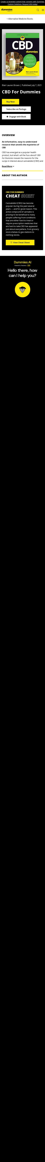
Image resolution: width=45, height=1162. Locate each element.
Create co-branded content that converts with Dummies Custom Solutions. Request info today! (22, 2)
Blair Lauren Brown (11, 85)
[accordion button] (22, 135)
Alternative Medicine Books (20, 19)
